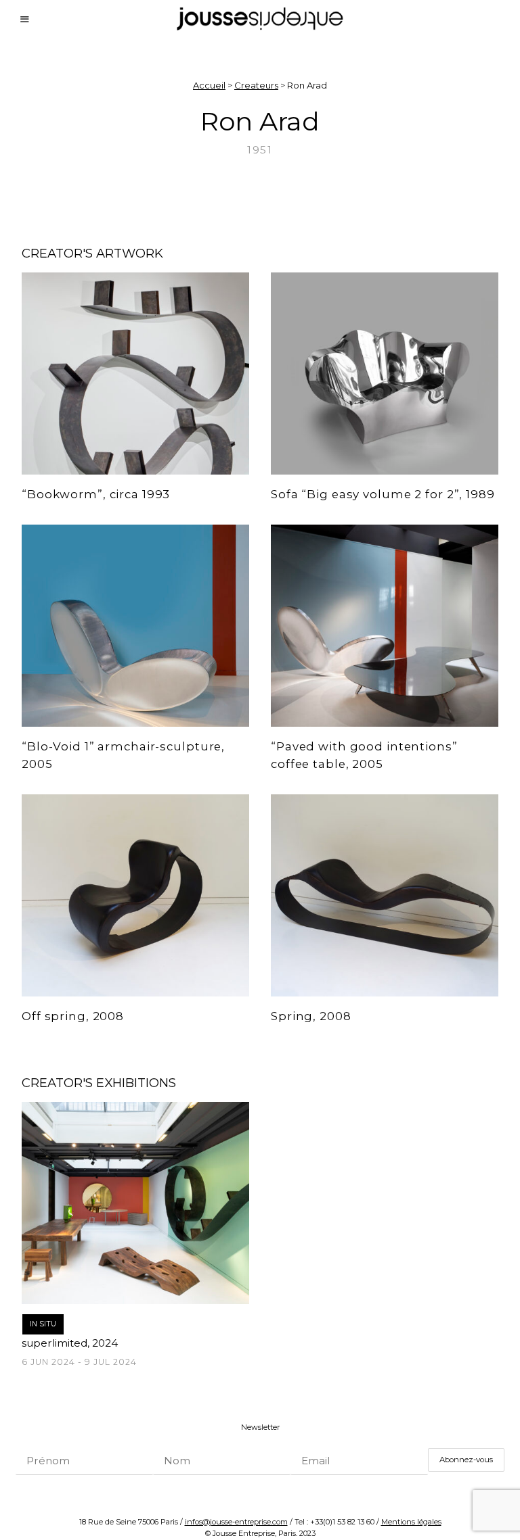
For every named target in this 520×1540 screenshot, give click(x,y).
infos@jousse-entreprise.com (236, 1521)
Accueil (209, 85)
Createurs (256, 85)
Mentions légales (411, 1521)
